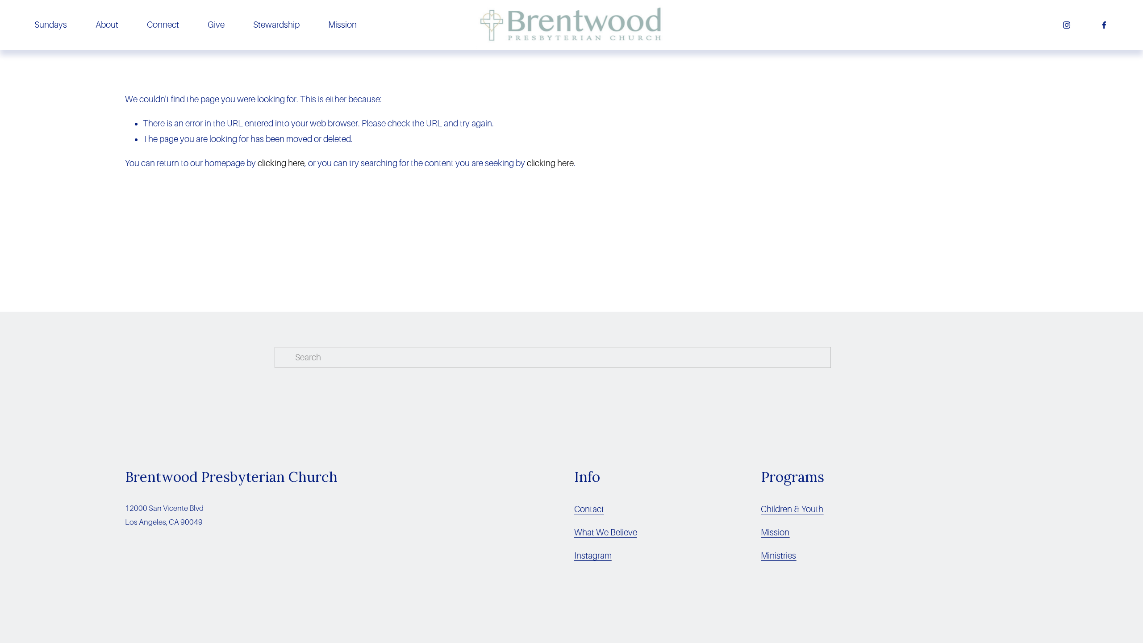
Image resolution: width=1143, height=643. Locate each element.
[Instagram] (1066, 25)
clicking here (281, 163)
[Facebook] (1104, 25)
